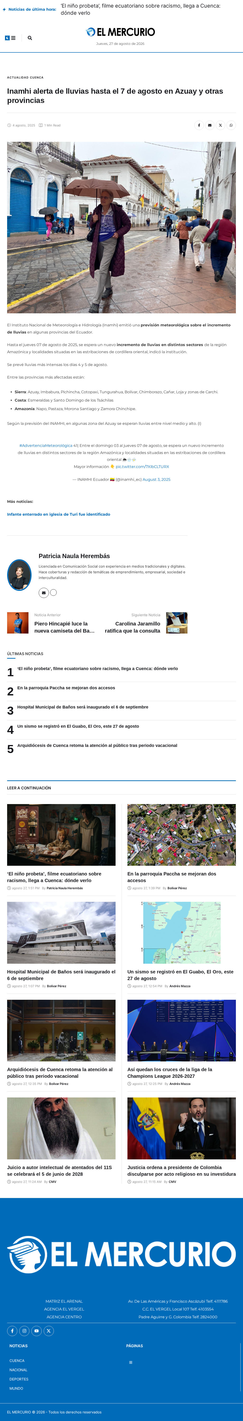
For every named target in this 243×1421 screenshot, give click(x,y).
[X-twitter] (49, 1324)
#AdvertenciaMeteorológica (45, 438)
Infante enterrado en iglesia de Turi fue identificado (58, 507)
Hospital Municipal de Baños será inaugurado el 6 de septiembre (140, 6)
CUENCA (16, 1353)
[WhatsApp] (231, 118)
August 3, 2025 (156, 472)
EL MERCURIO (19, 1405)
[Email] (210, 118)
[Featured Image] (61, 828)
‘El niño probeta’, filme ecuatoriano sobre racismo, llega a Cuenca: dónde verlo (97, 661)
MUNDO (16, 1381)
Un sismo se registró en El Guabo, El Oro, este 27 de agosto (78, 719)
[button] (7, 30)
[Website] (53, 585)
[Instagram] (24, 1324)
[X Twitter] (220, 118)
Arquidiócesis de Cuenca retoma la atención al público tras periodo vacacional (97, 738)
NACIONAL (18, 1363)
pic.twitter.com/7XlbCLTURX (142, 459)
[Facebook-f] (12, 1324)
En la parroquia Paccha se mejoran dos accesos (66, 680)
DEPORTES (18, 1372)
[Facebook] (199, 118)
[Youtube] (36, 1324)
